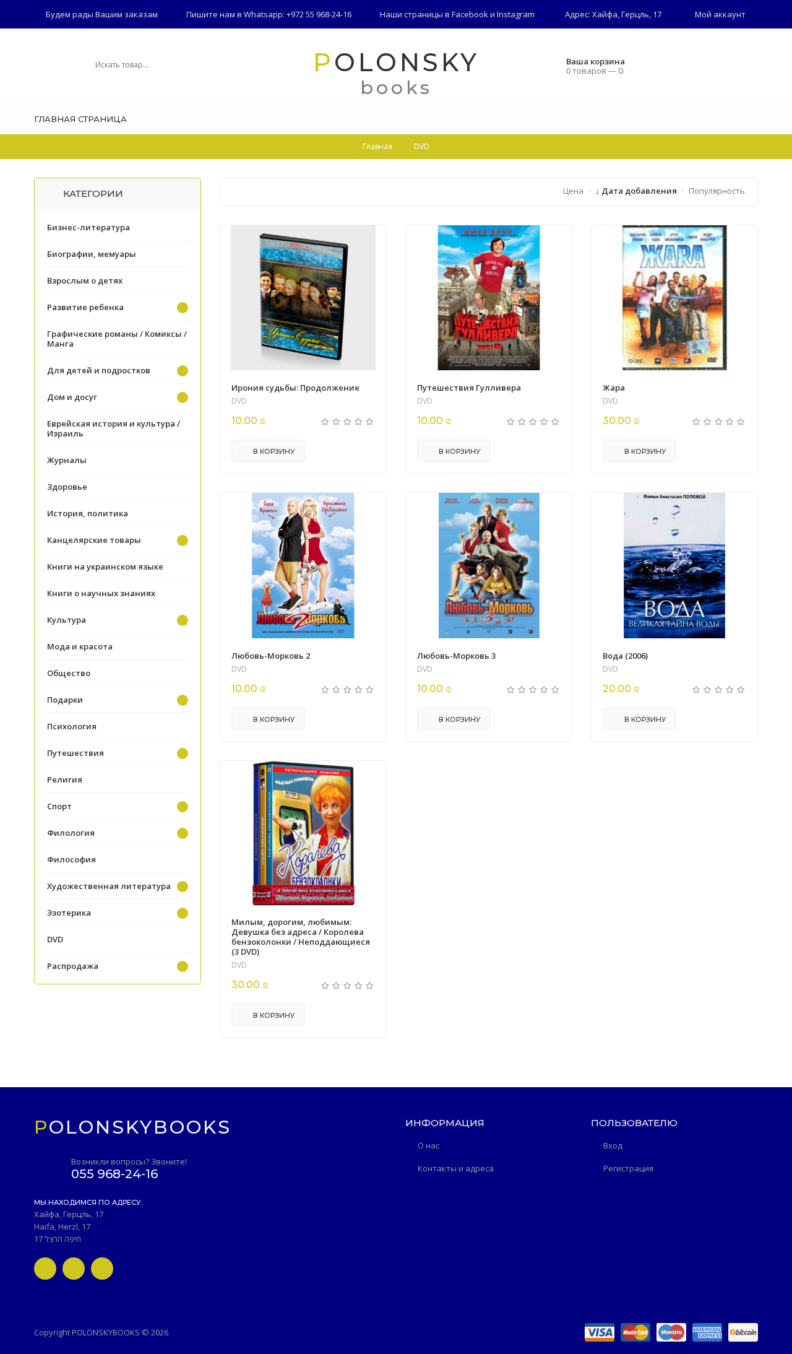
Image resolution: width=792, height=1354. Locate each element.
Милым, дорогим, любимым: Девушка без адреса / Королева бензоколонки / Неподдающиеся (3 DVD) (300, 937)
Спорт (59, 806)
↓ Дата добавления (636, 190)
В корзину (273, 451)
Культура (66, 619)
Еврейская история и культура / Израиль (113, 428)
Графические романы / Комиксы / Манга (117, 338)
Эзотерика (69, 912)
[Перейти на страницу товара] (303, 297)
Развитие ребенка (85, 307)
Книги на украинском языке (105, 566)
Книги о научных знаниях (101, 593)
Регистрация (628, 1168)
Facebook (470, 14)
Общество (68, 673)
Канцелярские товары (94, 539)
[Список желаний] (753, 118)
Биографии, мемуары (91, 253)
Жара (614, 388)
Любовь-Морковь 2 (270, 656)
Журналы (67, 460)
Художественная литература (109, 886)
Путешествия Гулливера (469, 388)
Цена (573, 190)
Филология (71, 832)
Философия (71, 859)
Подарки (65, 699)
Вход (612, 1145)
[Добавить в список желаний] (370, 243)
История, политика (87, 513)
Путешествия (75, 752)
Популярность (717, 190)
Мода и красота (80, 646)
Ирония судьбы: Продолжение (295, 388)
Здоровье (67, 486)
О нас (428, 1145)
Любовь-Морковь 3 (456, 656)
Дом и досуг (72, 396)
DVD (239, 401)
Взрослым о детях (85, 280)
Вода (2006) (625, 656)
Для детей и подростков (98, 370)
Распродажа (72, 965)
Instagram (516, 14)
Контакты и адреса (456, 1168)
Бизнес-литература (88, 227)
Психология (72, 726)
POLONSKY (396, 62)
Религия (64, 779)
